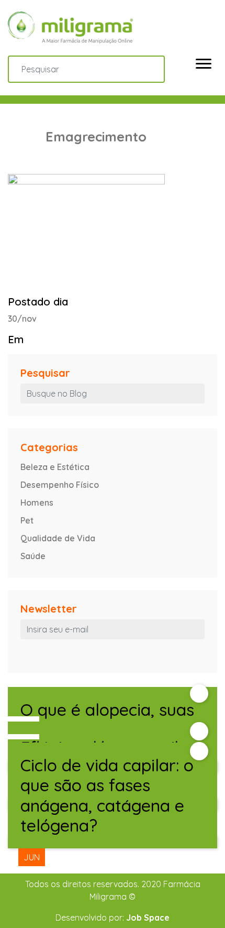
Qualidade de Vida (57, 538)
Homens (36, 502)
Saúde (33, 556)
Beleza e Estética (54, 467)
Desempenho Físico (59, 484)
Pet (26, 520)
